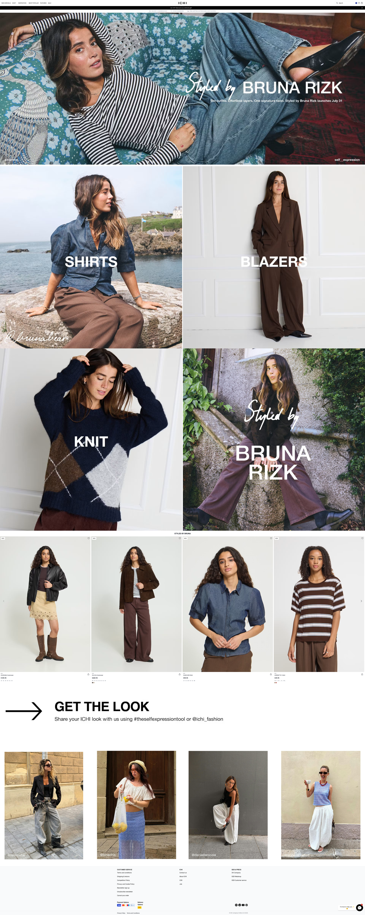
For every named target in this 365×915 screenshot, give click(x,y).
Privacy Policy (121, 913)
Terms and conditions (124, 873)
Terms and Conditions (133, 913)
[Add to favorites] (88, 538)
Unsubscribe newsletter (125, 892)
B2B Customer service (239, 880)
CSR (180, 880)
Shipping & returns (123, 876)
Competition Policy (123, 880)
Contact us (183, 873)
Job (180, 884)
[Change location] (356, 3)
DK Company (236, 873)
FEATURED (43, 3)
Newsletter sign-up (123, 888)
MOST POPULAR (34, 3)
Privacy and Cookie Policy (125, 884)
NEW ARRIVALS (6, 3)
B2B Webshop (236, 876)
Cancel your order (123, 895)
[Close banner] (362, 7)
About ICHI (183, 876)
